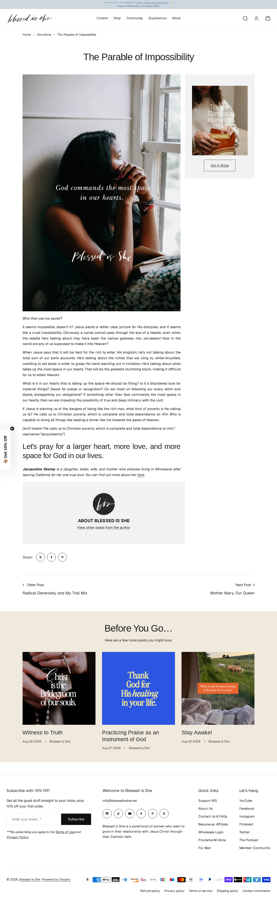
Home (27, 35)
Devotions (44, 35)
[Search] (245, 18)
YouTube (245, 800)
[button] (5, 450)
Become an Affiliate (213, 824)
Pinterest (246, 824)
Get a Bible (220, 165)
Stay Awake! (197, 732)
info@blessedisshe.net (119, 800)
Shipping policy (227, 891)
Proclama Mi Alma (212, 840)
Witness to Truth (43, 732)
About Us (205, 808)
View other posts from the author (103, 527)
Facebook (246, 808)
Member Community (254, 848)
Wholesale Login (211, 832)
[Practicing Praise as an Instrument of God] (138, 688)
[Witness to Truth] (59, 688)
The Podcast (248, 840)
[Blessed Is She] (30, 18)
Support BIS (207, 800)
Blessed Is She (30, 879)
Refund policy (150, 891)
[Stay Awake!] (218, 688)
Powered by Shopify (56, 879)
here (140, 475)
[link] (40, 557)
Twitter (244, 832)
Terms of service (200, 891)
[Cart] (268, 18)
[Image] (220, 120)
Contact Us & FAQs (212, 816)
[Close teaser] (12, 428)
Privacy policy (174, 891)
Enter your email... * (26, 819)
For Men (204, 848)
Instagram (247, 816)
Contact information (256, 891)
